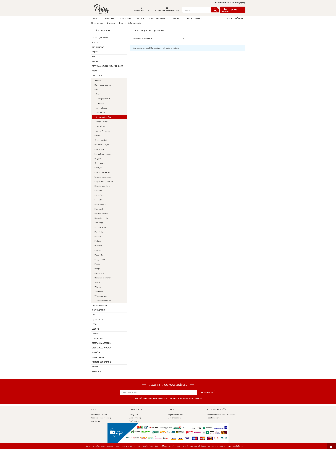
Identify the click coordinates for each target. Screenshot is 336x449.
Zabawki (96, 61)
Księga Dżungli (102, 121)
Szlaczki (97, 282)
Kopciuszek (100, 112)
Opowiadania (100, 227)
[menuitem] (96, 18)
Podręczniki (98, 357)
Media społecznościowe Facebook (221, 414)
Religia (97, 268)
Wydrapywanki (100, 296)
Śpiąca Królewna (103, 131)
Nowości (96, 367)
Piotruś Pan (100, 126)
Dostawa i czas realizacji (101, 418)
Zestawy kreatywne (102, 301)
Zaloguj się (133, 414)
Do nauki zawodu (100, 305)
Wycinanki (98, 291)
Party (95, 52)
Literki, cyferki (100, 204)
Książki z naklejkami (102, 172)
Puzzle (97, 264)
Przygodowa (99, 259)
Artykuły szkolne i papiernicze (107, 66)
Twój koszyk (134, 421)
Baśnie (97, 135)
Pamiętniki (98, 232)
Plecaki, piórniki (100, 38)
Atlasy (95, 71)
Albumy (97, 80)
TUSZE (95, 42)
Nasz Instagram (213, 418)
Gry (93, 315)
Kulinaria (98, 190)
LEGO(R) (95, 329)
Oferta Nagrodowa (101, 348)
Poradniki (98, 245)
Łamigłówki (99, 195)
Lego (94, 324)
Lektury (96, 334)
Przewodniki (99, 255)
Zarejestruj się (135, 418)
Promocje (96, 371)
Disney (98, 94)
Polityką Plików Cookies (151, 446)
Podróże (97, 241)
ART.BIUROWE (98, 47)
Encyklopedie (98, 310)
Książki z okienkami (102, 186)
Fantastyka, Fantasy (102, 154)
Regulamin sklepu (175, 414)
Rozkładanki (99, 273)
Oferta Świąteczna (101, 343)
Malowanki (99, 209)
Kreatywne (99, 167)
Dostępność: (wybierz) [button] (142, 38)
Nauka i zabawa (101, 213)
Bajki (96, 89)
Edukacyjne (99, 149)
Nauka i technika (101, 218)
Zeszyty (96, 57)
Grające (97, 158)
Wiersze (97, 287)
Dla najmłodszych (103, 99)
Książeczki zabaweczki (103, 181)
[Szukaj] (215, 9)
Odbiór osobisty (174, 418)
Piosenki (97, 236)
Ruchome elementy (102, 278)
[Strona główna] (101, 8)
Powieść (97, 250)
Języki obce (97, 319)
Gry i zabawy (99, 163)
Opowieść (98, 223)
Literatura (97, 338)
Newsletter (95, 421)
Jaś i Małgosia (101, 108)
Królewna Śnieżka (103, 117)
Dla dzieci (97, 75)
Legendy (98, 200)
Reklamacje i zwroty (99, 414)
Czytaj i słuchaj (100, 140)
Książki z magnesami (102, 177)
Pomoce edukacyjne (101, 362)
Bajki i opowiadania (102, 85)
